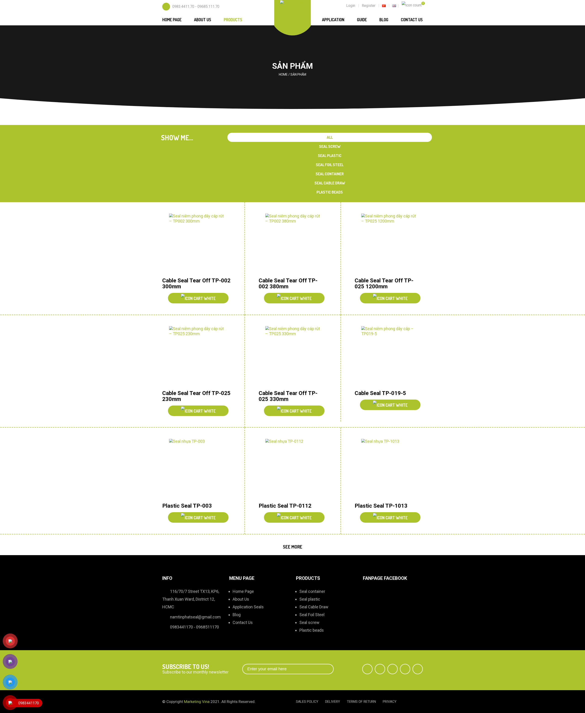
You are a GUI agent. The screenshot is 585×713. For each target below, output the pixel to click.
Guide (362, 19)
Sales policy (307, 702)
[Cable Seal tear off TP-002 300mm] (196, 244)
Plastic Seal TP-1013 (381, 506)
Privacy (389, 702)
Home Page (171, 19)
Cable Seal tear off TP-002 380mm (288, 283)
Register (368, 5)
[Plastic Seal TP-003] (196, 469)
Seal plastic (329, 155)
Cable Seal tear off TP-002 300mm (196, 283)
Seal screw (329, 146)
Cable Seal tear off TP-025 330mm (288, 396)
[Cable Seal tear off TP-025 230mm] (196, 356)
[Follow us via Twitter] (380, 669)
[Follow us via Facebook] (367, 669)
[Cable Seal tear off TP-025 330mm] (293, 356)
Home (283, 74)
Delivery (332, 702)
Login (350, 5)
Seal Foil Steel (329, 164)
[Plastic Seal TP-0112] (293, 469)
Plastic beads (329, 192)
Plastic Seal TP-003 (187, 506)
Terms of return (361, 702)
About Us (202, 19)
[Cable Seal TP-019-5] (389, 356)
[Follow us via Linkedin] (405, 669)
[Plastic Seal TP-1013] (389, 469)
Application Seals (248, 606)
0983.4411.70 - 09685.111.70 (195, 6)
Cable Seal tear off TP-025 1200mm (384, 283)
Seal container (330, 173)
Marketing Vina (197, 701)
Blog (383, 19)
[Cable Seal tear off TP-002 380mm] (293, 244)
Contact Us (412, 19)
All (330, 137)
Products (233, 19)
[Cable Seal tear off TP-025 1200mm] (389, 244)
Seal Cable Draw (329, 182)
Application (333, 19)
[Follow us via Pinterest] (417, 669)
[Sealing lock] (292, 2)
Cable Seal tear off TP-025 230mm (196, 396)
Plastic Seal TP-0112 (285, 506)
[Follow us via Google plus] (392, 669)
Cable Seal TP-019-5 (380, 393)
